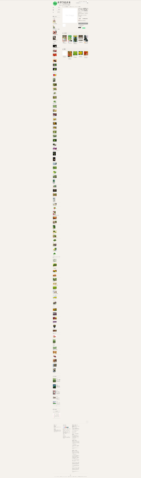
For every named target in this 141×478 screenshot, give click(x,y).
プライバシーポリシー (65, 476)
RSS (84, 476)
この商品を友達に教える (81, 25)
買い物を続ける (80, 26)
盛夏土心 (64, 42)
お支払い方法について (70, 476)
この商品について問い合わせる (83, 23)
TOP (62, 6)
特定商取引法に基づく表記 (80, 476)
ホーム (55, 476)
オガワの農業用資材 (66, 6)
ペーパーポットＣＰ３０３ (82, 41)
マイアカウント (81, 1)
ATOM (86, 476)
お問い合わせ (61, 476)
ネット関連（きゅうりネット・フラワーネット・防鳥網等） (75, 6)
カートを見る (86, 1)
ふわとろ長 (86, 42)
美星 (68, 42)
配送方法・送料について (75, 476)
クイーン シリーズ (76, 56)
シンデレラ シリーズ (70, 58)
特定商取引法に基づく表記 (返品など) (82, 20)
